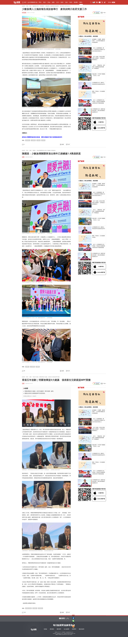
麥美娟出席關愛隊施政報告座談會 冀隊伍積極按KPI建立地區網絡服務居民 (42, 137)
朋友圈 (75, 2)
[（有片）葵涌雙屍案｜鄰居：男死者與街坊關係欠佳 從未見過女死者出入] (85, 51)
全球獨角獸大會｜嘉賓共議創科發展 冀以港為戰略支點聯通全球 (98, 110)
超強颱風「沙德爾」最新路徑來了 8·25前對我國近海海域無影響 (98, 41)
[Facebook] (97, 2)
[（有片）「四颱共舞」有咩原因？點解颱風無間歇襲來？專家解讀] (85, 68)
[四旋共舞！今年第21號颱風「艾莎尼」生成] (85, 77)
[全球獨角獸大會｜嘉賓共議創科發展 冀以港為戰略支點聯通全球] (85, 112)
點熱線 (45, 629)
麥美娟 (43, 140)
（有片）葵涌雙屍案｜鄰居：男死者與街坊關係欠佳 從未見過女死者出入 (98, 49)
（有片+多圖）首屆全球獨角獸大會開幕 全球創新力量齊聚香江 (98, 58)
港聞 (23, 157)
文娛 (66, 2)
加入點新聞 (66, 629)
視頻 (44, 2)
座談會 (38, 140)
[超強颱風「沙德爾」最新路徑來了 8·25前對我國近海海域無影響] (85, 42)
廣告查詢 (52, 629)
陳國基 (27, 366)
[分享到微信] (73, 621)
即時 (40, 2)
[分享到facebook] (73, 618)
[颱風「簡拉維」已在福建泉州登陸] (85, 94)
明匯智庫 (40, 608)
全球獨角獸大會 (33, 2)
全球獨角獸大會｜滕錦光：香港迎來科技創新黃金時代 (98, 83)
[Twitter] (102, 2)
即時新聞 (24, 12)
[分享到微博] (73, 626)
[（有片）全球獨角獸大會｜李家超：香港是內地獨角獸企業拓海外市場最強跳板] (85, 103)
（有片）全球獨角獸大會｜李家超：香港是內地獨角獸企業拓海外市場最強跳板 (98, 101)
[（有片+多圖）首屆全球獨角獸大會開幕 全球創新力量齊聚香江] (85, 59)
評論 (49, 2)
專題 (80, 2)
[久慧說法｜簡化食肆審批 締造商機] (91, 27)
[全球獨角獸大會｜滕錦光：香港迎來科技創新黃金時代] (85, 85)
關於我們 (59, 629)
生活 (57, 2)
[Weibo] (104, 2)
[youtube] (99, 2)
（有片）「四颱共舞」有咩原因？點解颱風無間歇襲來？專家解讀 (98, 67)
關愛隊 (38, 366)
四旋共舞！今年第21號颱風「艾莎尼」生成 (98, 74)
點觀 (53, 2)
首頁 (25, 2)
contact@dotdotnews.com (69, 632)
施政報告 (27, 140)
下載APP (113, 2)
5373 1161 (60, 632)
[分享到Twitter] (73, 624)
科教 (70, 2)
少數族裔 (33, 140)
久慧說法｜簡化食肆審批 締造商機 (88, 36)
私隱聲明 (74, 629)
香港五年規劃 (28, 608)
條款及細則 (81, 629)
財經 (62, 2)
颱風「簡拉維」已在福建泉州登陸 (98, 92)
